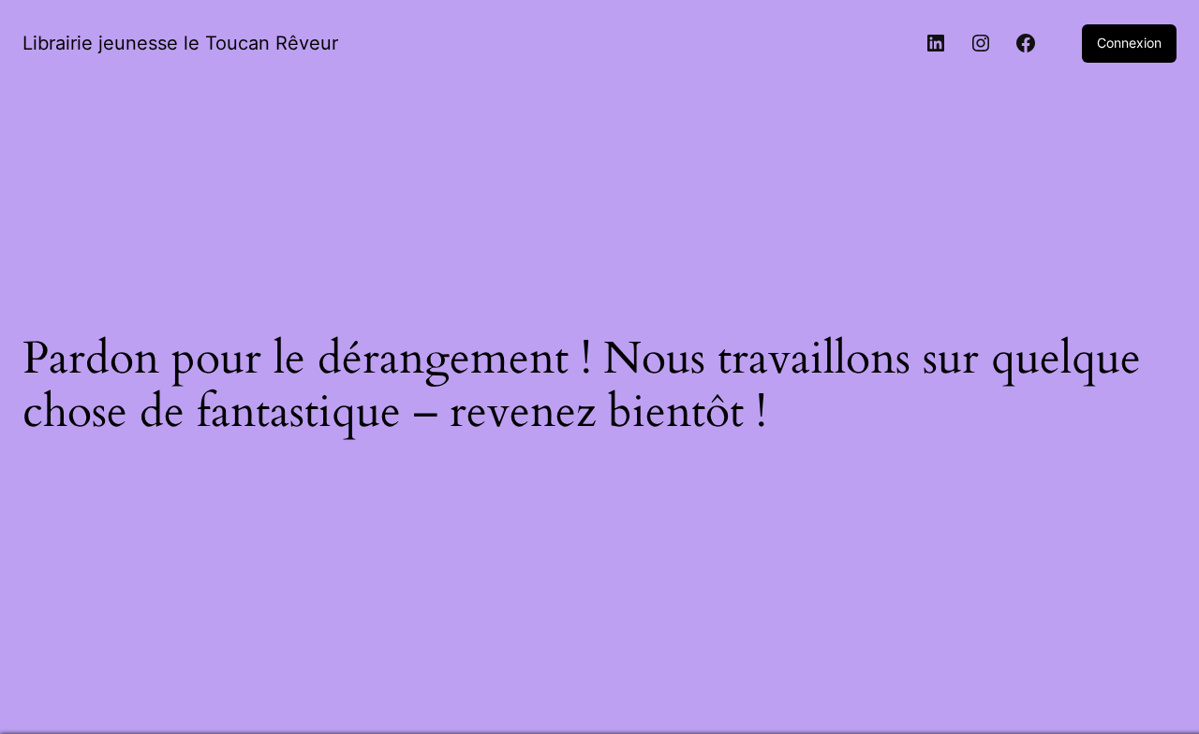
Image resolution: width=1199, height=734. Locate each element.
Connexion (1129, 43)
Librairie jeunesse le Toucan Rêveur (180, 43)
